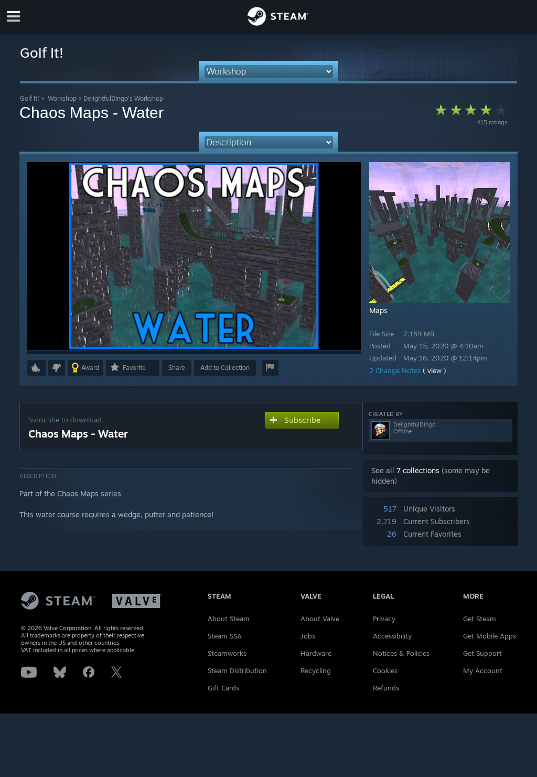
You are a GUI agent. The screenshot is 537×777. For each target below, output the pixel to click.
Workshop (62, 98)
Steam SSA (225, 636)
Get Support (482, 653)
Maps (378, 310)
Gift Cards (223, 688)
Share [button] (176, 367)
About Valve (319, 618)
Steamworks (227, 653)
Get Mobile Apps (489, 636)
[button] (36, 368)
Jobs (307, 636)
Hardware (315, 653)
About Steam (229, 618)
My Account (482, 670)
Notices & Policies (401, 653)
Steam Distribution (237, 670)
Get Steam (479, 618)
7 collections (417, 470)
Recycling (315, 670)
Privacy (384, 618)
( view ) (434, 370)
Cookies (385, 670)
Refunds (386, 688)
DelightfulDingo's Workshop (123, 98)
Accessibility (392, 636)
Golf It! (29, 98)
